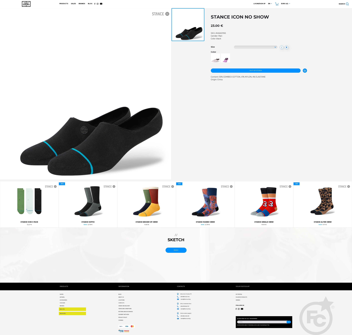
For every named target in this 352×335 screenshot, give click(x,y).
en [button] (269, 3)
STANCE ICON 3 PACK (29, 222)
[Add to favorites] (305, 70)
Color (213, 52)
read (176, 250)
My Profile (239, 294)
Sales (73, 3)
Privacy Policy (122, 317)
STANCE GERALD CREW (264, 222)
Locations (121, 300)
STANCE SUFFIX (88, 222)
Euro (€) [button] (284, 3)
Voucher (62, 303)
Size (213, 47)
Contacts (121, 303)
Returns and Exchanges (125, 311)
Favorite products (241, 297)
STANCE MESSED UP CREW (147, 222)
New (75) (62, 309)
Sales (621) (63, 313)
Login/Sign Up (259, 3)
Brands (82, 3)
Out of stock (256, 70)
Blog (90, 3)
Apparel (62, 297)
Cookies (120, 320)
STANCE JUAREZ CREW (205, 222)
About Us (121, 297)
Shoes (61, 294)
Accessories (63, 300)
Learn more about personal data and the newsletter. (253, 325)
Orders (238, 300)
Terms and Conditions (124, 308)
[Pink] (215, 58)
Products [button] (63, 3)
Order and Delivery (124, 305)
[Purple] (225, 58)
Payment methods (123, 314)
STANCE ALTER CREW (323, 222)
